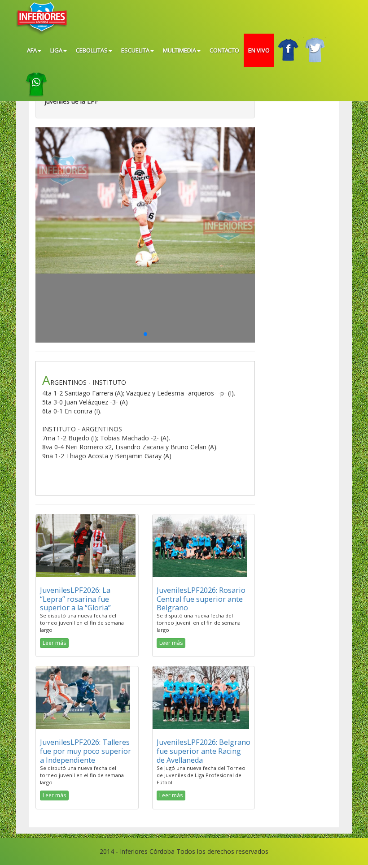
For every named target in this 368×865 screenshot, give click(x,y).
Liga (56, 50)
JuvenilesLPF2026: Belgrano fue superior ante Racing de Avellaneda (203, 751)
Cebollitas (92, 50)
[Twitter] (314, 50)
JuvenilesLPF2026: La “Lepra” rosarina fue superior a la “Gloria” (75, 599)
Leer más (54, 643)
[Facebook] (287, 50)
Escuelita (135, 50)
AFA (32, 50)
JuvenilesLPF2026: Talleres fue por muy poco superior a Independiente (85, 751)
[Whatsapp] (35, 84)
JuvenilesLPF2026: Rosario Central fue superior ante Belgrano (201, 599)
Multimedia (179, 50)
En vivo (259, 50)
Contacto (225, 50)
